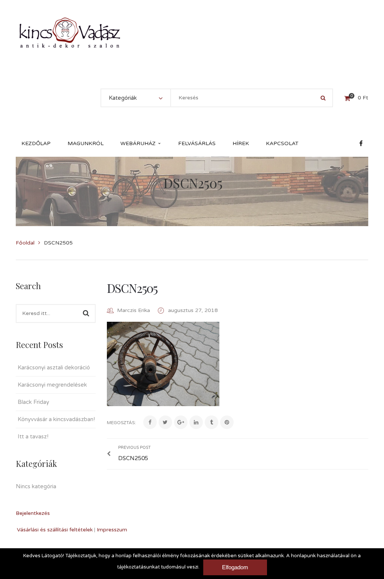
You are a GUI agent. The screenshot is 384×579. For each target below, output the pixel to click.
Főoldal (25, 243)
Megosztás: (121, 422)
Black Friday (33, 402)
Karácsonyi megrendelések (52, 384)
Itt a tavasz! (33, 436)
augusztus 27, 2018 (193, 310)
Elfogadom (235, 567)
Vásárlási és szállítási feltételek (55, 529)
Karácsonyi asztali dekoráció (54, 367)
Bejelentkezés (33, 513)
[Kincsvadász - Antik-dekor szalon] (69, 32)
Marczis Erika (133, 310)
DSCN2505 (132, 288)
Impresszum (112, 529)
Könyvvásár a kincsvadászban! (56, 419)
